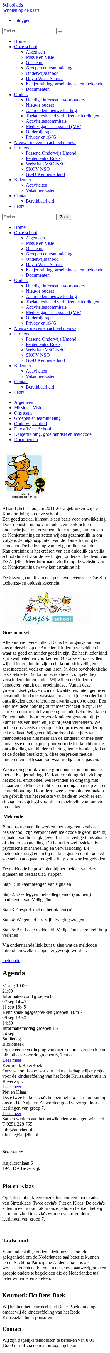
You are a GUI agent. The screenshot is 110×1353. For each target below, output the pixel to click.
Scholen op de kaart (20, 10)
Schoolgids (12, 4)
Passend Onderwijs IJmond (51, 339)
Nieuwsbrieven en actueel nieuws (45, 328)
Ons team (34, 248)
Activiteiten (36, 370)
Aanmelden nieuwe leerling (51, 296)
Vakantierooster (40, 376)
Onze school (25, 232)
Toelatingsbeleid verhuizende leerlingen (62, 301)
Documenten (38, 275)
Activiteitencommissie (46, 307)
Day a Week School (44, 264)
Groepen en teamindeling (49, 253)
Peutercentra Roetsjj (44, 344)
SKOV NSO (38, 354)
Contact (21, 381)
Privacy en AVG (41, 323)
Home (20, 227)
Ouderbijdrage (39, 317)
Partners (21, 333)
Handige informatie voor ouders (55, 285)
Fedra (19, 392)
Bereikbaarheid (40, 386)
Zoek (64, 217)
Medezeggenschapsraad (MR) (53, 312)
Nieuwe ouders (40, 291)
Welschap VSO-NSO (46, 349)
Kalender (22, 365)
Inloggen (22, 20)
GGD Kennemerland (45, 360)
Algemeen (35, 237)
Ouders (21, 280)
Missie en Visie (40, 243)
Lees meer (11, 1060)
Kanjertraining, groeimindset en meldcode (64, 269)
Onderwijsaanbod (42, 259)
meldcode (11, 960)
